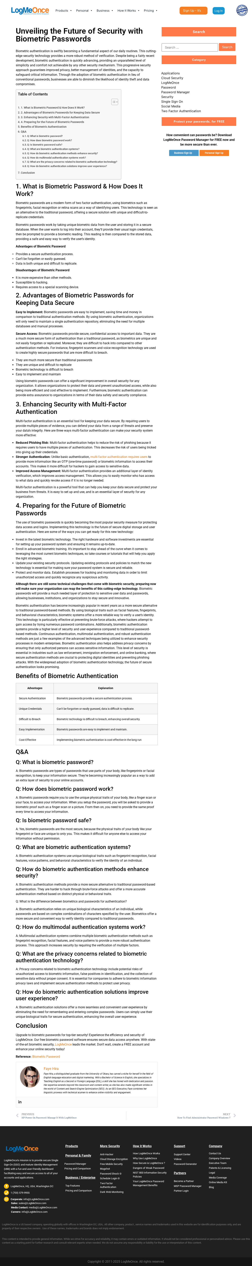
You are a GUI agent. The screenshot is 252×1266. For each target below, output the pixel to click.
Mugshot (105, 1168)
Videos (178, 1159)
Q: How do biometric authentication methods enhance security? (62, 153)
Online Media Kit (218, 1182)
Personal (82, 10)
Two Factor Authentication (181, 111)
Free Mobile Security (111, 1164)
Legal (212, 1172)
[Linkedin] (20, 1102)
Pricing (149, 10)
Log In (219, 10)
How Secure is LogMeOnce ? (149, 1163)
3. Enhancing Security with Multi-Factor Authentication (55, 117)
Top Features (72, 1185)
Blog (211, 1187)
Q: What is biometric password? (45, 136)
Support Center (182, 1154)
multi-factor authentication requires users (118, 457)
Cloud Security (172, 78)
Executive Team (217, 1163)
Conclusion (28, 172)
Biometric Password (46, 1056)
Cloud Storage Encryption (114, 1159)
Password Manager (175, 92)
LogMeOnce (63, 1044)
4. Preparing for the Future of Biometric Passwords (52, 122)
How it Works (127, 10)
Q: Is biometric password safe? (44, 144)
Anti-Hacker (106, 1154)
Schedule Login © (110, 1178)
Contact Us (215, 1153)
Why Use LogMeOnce (145, 1158)
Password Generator (185, 1164)
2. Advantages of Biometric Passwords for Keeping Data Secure (60, 112)
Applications (170, 73)
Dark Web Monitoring (111, 1191)
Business (103, 10)
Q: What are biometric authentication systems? (53, 149)
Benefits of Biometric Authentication (44, 126)
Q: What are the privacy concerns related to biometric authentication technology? (72, 161)
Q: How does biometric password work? (49, 140)
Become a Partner (184, 1181)
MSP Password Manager (187, 1186)
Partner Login (181, 1190)
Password (168, 87)
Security (167, 97)
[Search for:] (190, 47)
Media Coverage (218, 1177)
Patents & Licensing (220, 1167)
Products (62, 10)
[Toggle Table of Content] (112, 102)
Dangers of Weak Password (148, 1167)
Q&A (23, 131)
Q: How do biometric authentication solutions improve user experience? (67, 166)
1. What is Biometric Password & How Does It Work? (53, 107)
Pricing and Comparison (77, 1168)
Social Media (170, 106)
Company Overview (219, 1158)
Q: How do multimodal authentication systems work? (56, 157)
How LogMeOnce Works (146, 1153)
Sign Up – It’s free (192, 12)
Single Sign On (172, 101)
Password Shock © (110, 1173)
